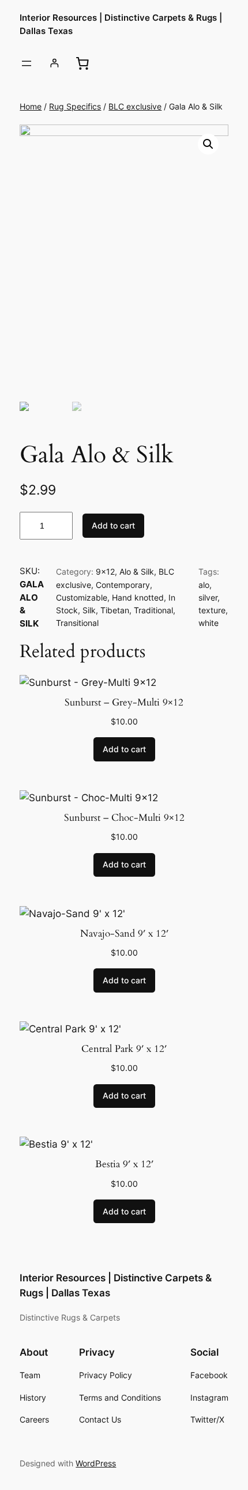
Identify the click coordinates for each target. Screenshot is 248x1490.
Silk (89, 610)
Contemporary (123, 585)
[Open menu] (26, 63)
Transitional (77, 623)
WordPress (96, 1463)
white (208, 623)
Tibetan (114, 610)
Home (31, 106)
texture (212, 610)
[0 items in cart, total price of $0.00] (82, 62)
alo (203, 585)
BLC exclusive (134, 106)
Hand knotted (138, 597)
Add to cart (113, 525)
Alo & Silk (136, 571)
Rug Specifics (75, 106)
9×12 (105, 571)
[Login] (54, 63)
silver (207, 597)
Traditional (153, 610)
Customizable (81, 597)
